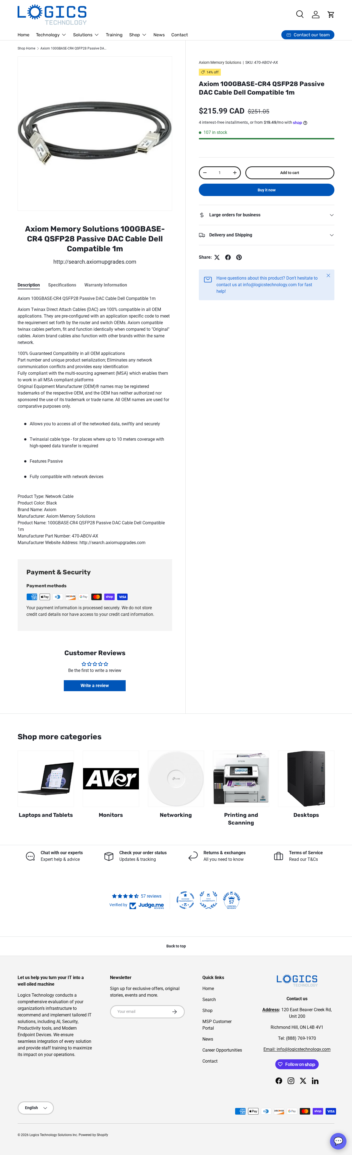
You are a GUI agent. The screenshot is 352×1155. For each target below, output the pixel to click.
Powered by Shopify (93, 1135)
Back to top (176, 946)
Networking (176, 815)
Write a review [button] (95, 685)
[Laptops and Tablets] (46, 779)
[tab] (29, 285)
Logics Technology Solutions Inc (53, 1135)
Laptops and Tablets (46, 815)
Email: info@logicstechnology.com (297, 1049)
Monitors (111, 815)
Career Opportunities (222, 1050)
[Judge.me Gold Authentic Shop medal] (208, 900)
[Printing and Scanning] (241, 779)
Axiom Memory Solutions (220, 62)
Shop (134, 34)
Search (209, 999)
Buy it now (267, 190)
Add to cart (289, 172)
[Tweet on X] (216, 257)
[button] (331, 15)
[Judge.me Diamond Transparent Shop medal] (185, 900)
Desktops (306, 815)
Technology (48, 34)
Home (23, 34)
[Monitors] (111, 779)
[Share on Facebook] (227, 257)
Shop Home (26, 48)
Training (114, 34)
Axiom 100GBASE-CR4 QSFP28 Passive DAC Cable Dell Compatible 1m (73, 48)
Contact (179, 34)
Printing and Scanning (241, 819)
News (159, 34)
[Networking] (176, 779)
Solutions (82, 34)
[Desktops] (306, 779)
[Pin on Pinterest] (238, 257)
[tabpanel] (95, 420)
